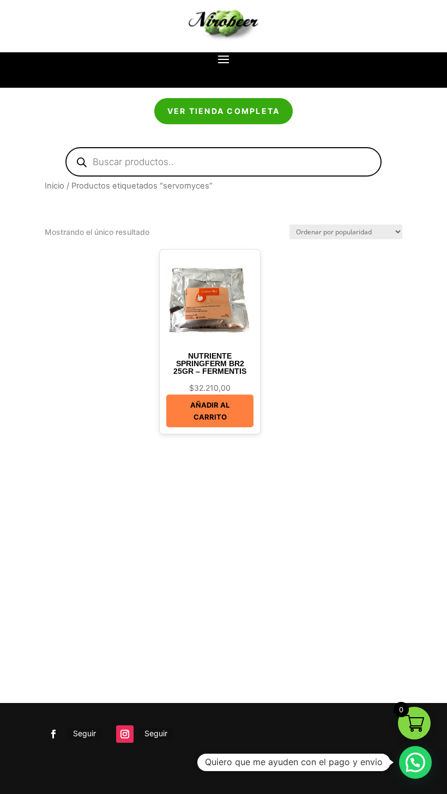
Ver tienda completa (223, 111)
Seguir (84, 733)
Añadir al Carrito (209, 411)
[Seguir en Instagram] (125, 734)
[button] (415, 762)
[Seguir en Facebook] (53, 734)
